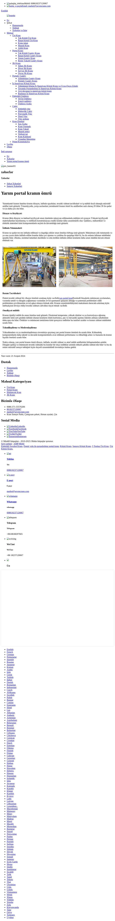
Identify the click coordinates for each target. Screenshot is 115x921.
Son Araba (22, 124)
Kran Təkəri (23, 129)
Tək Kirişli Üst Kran (27, 38)
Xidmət (15, 28)
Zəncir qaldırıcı (24, 101)
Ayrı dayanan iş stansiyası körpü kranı (35, 91)
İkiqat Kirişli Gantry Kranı (29, 55)
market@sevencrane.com (18, 412)
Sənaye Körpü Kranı (82, 446)
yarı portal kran (66, 298)
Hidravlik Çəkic (25, 111)
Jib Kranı (16, 63)
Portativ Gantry (19, 76)
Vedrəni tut (23, 134)
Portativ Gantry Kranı (27, 81)
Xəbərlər (10, 159)
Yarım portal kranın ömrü (18, 161)
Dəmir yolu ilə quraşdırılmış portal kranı (41, 446)
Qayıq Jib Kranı (25, 73)
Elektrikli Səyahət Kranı (11, 446)
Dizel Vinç (22, 116)
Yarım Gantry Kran (26, 58)
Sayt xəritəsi (6, 444)
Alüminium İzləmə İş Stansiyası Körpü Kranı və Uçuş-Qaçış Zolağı (48, 86)
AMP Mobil (19, 444)
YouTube (21, 431)
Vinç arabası (23, 119)
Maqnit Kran (23, 45)
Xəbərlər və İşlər (19, 30)
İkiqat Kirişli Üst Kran (28, 40)
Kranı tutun (23, 43)
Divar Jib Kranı (25, 68)
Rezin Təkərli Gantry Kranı (30, 61)
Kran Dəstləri (18, 121)
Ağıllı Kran (23, 48)
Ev (8, 20)
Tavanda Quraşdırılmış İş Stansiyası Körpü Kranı (39, 88)
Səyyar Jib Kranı (25, 71)
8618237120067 (14, 409)
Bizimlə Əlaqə (13, 375)
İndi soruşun (6, 151)
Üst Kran (16, 35)
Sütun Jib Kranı (25, 66)
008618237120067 (15, 470)
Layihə (10, 144)
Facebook (22, 429)
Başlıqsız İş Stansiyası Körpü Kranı (33, 93)
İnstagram (22, 436)
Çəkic (15, 106)
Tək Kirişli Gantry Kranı (29, 53)
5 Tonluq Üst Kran (100, 446)
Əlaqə (9, 146)
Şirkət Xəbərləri (14, 183)
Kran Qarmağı (24, 126)
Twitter (18, 434)
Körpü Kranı (65, 446)
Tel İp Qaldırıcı (24, 98)
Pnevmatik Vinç (25, 114)
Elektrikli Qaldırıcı (20, 96)
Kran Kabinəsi (24, 136)
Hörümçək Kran (14, 392)
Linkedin (21, 426)
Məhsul (10, 33)
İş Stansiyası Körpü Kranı (23, 83)
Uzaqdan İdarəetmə (26, 139)
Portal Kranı (17, 50)
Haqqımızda (17, 25)
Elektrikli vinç (24, 109)
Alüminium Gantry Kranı (29, 78)
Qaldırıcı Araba (25, 104)
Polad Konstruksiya (21, 141)
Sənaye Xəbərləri (14, 186)
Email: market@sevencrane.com (36, 6)
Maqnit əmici (24, 131)
